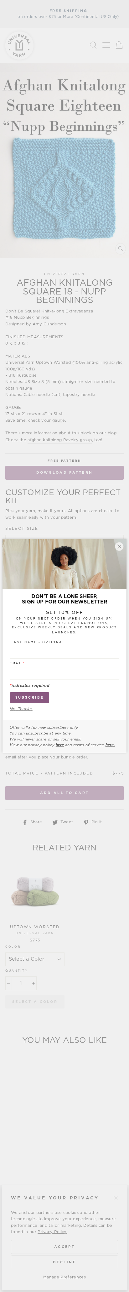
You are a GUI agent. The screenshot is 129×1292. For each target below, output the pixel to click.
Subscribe (29, 697)
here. (110, 745)
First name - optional (37, 642)
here (60, 745)
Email (17, 663)
